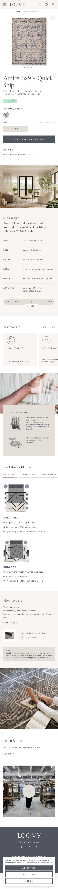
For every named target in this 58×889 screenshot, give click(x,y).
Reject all (29, 874)
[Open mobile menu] (4, 4)
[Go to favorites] (46, 4)
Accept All (29, 868)
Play (29, 791)
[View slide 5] (30, 67)
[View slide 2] (25, 67)
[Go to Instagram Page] (29, 847)
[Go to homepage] (17, 4)
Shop (18, 11)
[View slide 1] (24, 67)
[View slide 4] (28, 67)
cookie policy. (46, 863)
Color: (12, 108)
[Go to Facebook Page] (21, 847)
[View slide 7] (33, 67)
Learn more (10, 623)
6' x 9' (15, 129)
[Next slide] (52, 327)
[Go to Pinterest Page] (37, 847)
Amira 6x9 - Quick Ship (33, 11)
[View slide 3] (27, 67)
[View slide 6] (31, 67)
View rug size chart (47, 122)
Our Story (8, 753)
